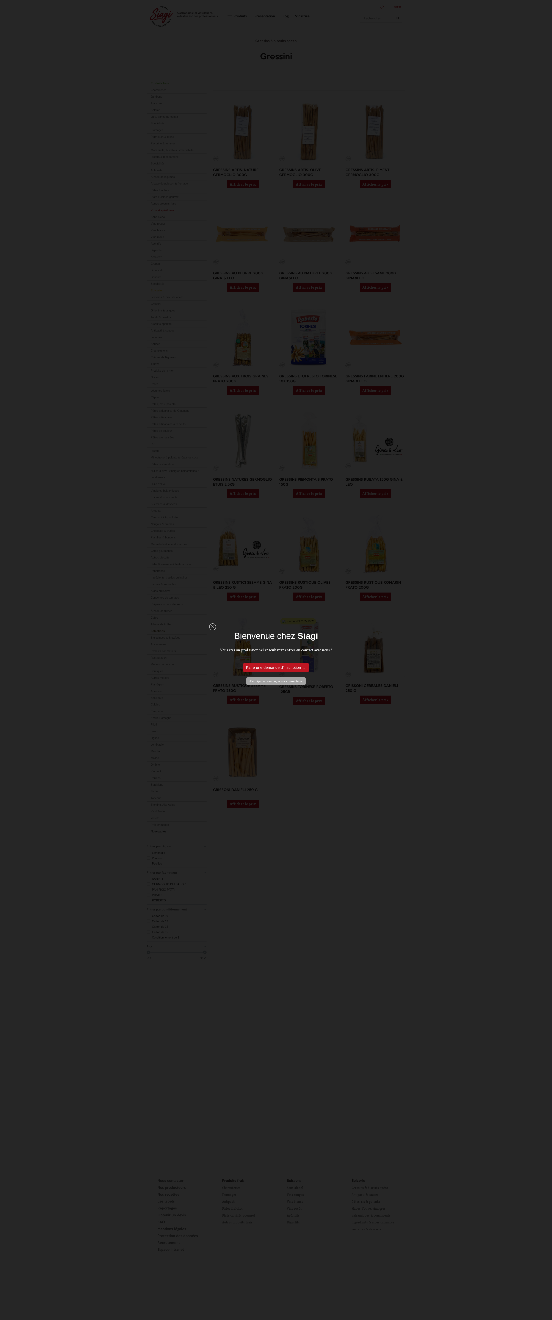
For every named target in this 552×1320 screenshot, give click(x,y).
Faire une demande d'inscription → (276, 667)
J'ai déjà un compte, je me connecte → (276, 681)
